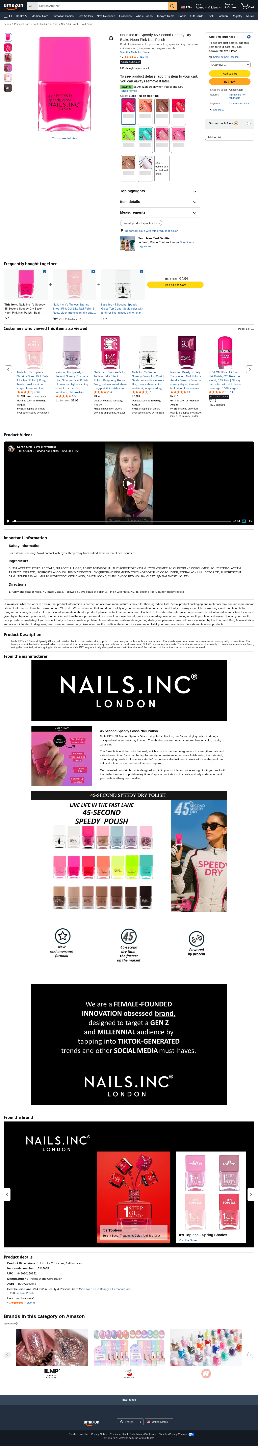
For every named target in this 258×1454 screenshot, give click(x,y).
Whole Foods (144, 16)
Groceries (125, 16)
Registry (237, 16)
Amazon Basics (64, 16)
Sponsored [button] (9, 1323)
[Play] (7, 521)
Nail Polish (87, 24)
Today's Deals (165, 16)
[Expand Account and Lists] (220, 7)
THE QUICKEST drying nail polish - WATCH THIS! (48, 450)
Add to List (214, 137)
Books (182, 16)
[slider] (121, 521)
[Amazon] (13, 6)
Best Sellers (85, 16)
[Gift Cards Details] (205, 16)
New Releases (106, 16)
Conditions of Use (78, 1434)
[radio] (8, 37)
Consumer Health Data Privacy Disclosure (133, 1434)
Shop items (128, 90)
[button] (8, 16)
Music (250, 16)
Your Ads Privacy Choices (173, 1434)
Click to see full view (64, 138)
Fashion (222, 16)
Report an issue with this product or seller (151, 230)
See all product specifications (141, 223)
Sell (211, 16)
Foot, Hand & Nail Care (45, 24)
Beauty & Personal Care (17, 24)
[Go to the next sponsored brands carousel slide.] (251, 1355)
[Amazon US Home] (91, 1423)
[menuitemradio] (244, 521)
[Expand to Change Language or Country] (191, 7)
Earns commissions (45, 446)
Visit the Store (188, 1240)
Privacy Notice (99, 1434)
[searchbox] (102, 6)
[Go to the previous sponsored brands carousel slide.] (7, 1355)
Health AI (21, 16)
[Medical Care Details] (50, 16)
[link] (74, 284)
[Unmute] (251, 521)
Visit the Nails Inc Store (135, 52)
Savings (126, 86)
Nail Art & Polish (70, 24)
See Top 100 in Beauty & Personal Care (105, 1289)
